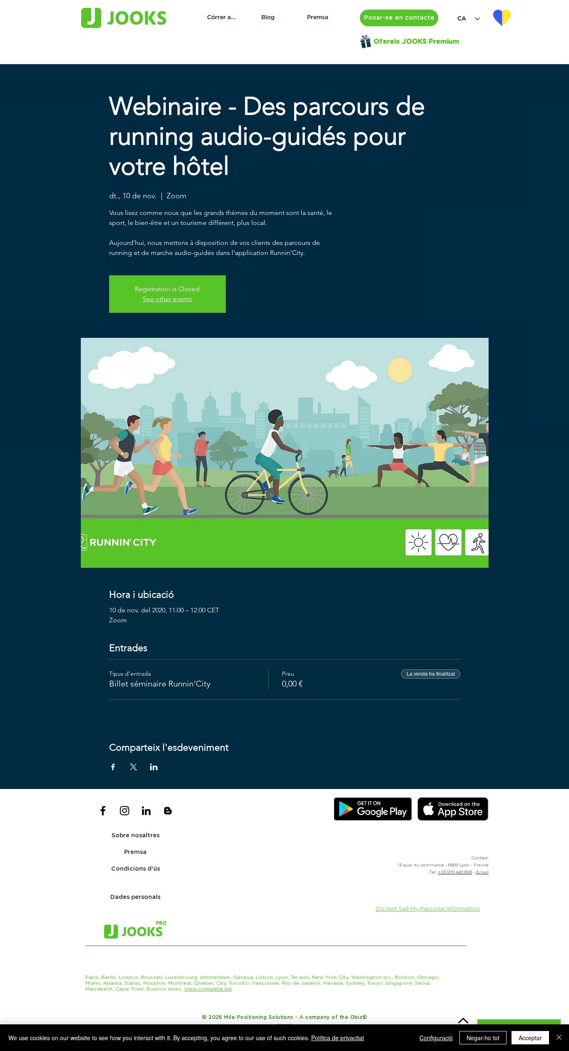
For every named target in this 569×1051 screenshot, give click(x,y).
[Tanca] (559, 1037)
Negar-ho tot (483, 1038)
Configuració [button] (436, 1038)
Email (482, 872)
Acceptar (530, 1038)
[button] (399, 18)
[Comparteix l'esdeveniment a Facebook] (113, 767)
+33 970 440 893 (455, 872)
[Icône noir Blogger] (168, 810)
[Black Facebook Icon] (103, 810)
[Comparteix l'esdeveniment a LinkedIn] (154, 767)
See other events (167, 299)
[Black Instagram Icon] (124, 810)
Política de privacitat (337, 1038)
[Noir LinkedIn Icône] (146, 810)
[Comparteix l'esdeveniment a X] (133, 767)
